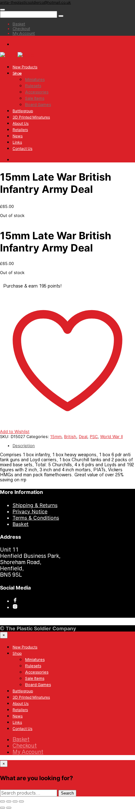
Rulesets (33, 85)
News (18, 136)
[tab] (74, 445)
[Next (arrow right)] (8, 808)
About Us (21, 123)
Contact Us (22, 148)
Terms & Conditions (36, 518)
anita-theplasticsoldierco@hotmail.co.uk (35, 2)
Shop (17, 73)
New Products (25, 67)
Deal (83, 436)
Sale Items (34, 98)
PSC (94, 436)
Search (67, 793)
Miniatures (35, 79)
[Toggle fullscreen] (15, 801)
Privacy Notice (30, 511)
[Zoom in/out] (21, 801)
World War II (111, 436)
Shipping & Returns (35, 505)
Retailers (20, 129)
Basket (21, 524)
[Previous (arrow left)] (2, 808)
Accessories (36, 92)
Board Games (38, 104)
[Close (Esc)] (2, 801)
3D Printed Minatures (31, 117)
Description (24, 445)
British (70, 436)
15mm (56, 436)
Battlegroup (23, 110)
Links (17, 142)
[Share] (8, 801)
